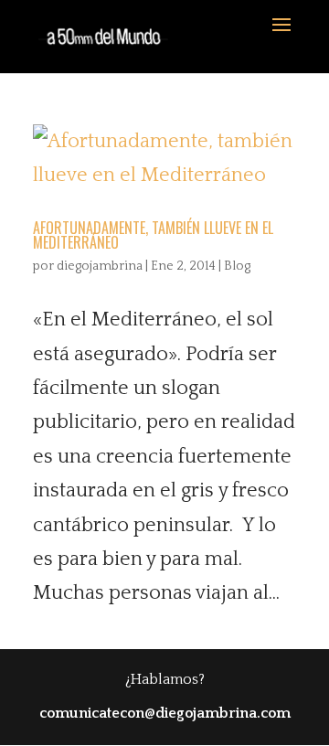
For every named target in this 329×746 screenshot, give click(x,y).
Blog (237, 266)
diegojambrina (100, 266)
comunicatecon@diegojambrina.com (165, 713)
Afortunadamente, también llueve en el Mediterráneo (153, 235)
